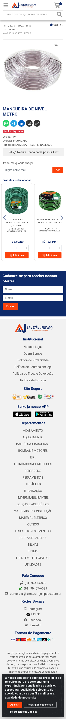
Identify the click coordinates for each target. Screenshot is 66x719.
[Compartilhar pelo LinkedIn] (21, 123)
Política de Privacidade (33, 360)
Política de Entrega (33, 380)
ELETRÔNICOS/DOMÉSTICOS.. (33, 464)
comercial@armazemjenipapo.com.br (35, 594)
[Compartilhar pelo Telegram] (13, 123)
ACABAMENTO (33, 430)
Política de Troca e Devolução (33, 373)
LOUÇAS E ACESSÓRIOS (33, 504)
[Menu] (6, 5)
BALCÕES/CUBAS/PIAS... (33, 444)
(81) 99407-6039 (35, 588)
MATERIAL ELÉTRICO (33, 517)
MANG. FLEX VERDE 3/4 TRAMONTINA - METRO (49, 221)
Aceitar (14, 704)
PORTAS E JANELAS (33, 538)
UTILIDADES (33, 564)
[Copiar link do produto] (37, 123)
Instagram (35, 609)
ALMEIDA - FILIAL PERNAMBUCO (34, 144)
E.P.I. (33, 457)
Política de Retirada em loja (33, 367)
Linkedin (35, 625)
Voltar (58, 25)
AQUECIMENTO (33, 437)
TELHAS (33, 544)
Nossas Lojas (33, 347)
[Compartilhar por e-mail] (29, 123)
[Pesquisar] (59, 14)
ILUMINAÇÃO (33, 491)
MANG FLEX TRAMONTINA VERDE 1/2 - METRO (17, 222)
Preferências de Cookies (23, 711)
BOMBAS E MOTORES (33, 450)
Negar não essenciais (40, 704)
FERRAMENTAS (33, 477)
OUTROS (33, 524)
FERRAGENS (33, 471)
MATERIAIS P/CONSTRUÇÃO (33, 511)
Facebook (35, 620)
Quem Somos (33, 353)
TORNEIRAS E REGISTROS (33, 558)
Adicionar (18, 255)
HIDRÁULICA (33, 484)
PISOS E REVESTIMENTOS (33, 531)
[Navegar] (4, 217)
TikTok (35, 614)
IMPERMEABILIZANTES (33, 497)
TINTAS (33, 551)
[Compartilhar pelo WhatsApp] (6, 123)
